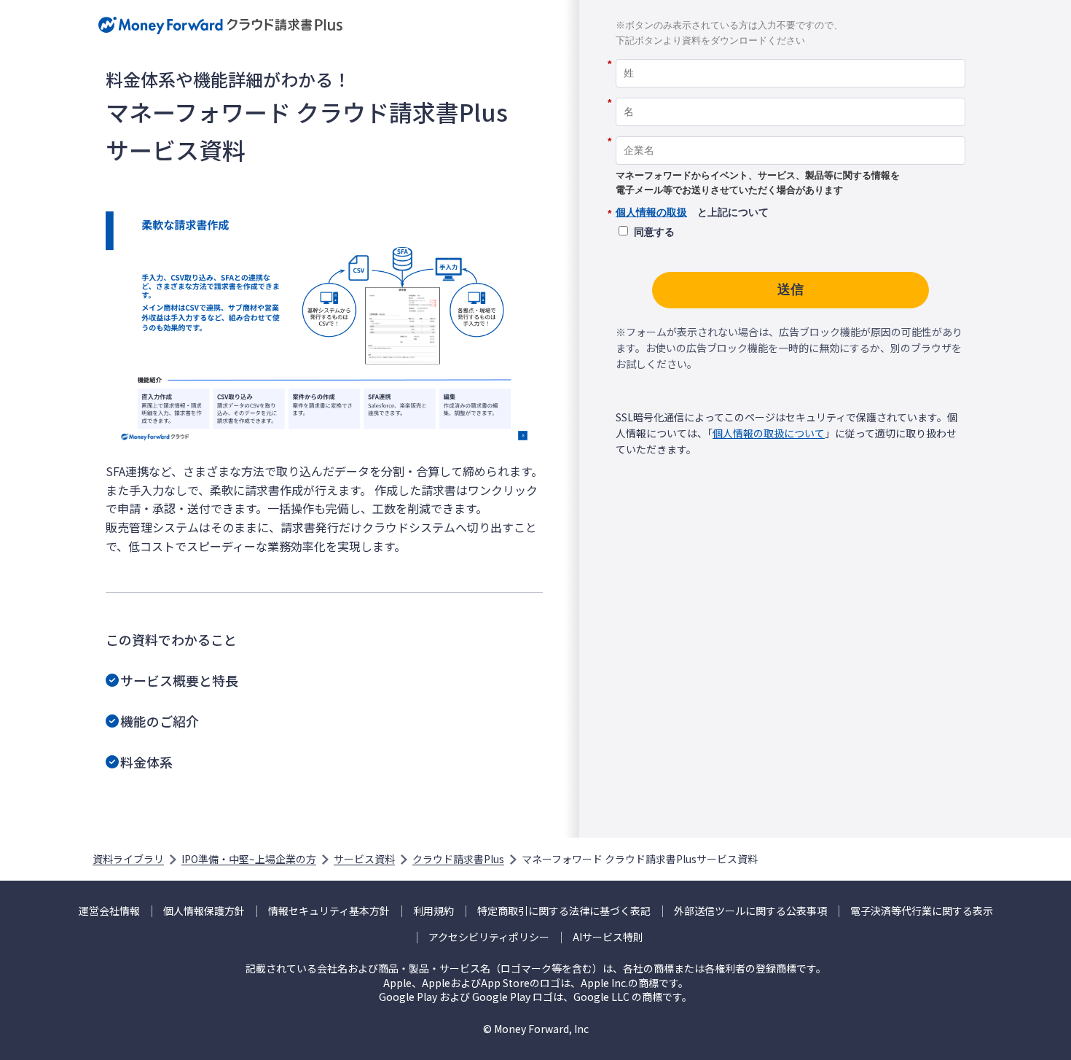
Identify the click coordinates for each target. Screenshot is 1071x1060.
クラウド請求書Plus (458, 858)
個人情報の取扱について (769, 433)
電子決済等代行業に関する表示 (921, 911)
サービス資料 (364, 858)
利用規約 (433, 911)
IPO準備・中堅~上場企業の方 (248, 858)
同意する (654, 232)
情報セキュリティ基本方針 (329, 911)
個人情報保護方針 (204, 911)
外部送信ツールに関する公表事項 (750, 911)
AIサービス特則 (608, 937)
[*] (790, 53)
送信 (790, 289)
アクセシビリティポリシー (488, 937)
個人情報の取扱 (651, 212)
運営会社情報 (109, 911)
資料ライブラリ (128, 858)
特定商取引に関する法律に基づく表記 (564, 911)
